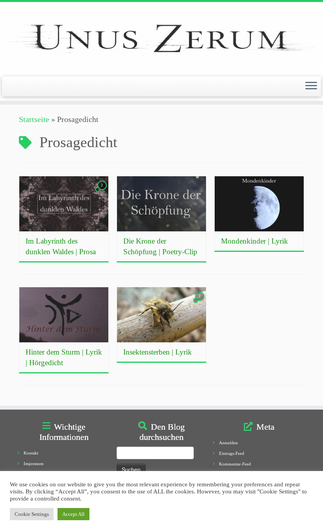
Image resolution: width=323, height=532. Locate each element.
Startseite (34, 119)
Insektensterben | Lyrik (157, 352)
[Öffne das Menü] (311, 86)
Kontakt (31, 453)
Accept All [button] (73, 514)
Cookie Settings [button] (32, 514)
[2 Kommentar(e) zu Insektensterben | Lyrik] (200, 302)
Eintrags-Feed (231, 453)
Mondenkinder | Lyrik (254, 241)
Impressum (34, 463)
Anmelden (228, 442)
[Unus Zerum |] (161, 38)
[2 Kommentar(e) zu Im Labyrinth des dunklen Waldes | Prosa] (103, 191)
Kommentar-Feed (235, 464)
